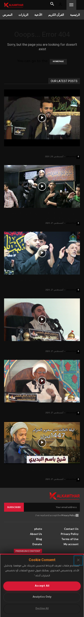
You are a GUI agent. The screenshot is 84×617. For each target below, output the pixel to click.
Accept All (42, 586)
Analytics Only (42, 597)
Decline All (42, 608)
